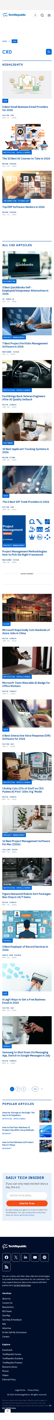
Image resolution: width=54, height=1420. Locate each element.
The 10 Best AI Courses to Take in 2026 (26, 158)
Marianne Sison (10, 352)
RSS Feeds (7, 1311)
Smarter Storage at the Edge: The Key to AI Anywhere (18, 1114)
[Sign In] (35, 15)
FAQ (4, 1324)
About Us (6, 1298)
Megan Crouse (9, 164)
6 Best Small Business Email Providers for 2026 (25, 108)
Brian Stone (8, 457)
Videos (5, 1375)
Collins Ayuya (10, 849)
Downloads (7, 1350)
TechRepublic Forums (11, 1354)
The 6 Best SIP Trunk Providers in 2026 (25, 501)
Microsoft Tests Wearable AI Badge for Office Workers (26, 684)
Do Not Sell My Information (14, 1332)
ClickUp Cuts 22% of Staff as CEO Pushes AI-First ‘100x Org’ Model (23, 790)
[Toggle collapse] (8, 1411)
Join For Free (27, 1203)
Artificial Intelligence (13, 1119)
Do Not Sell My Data (22, 1285)
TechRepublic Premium (12, 1362)
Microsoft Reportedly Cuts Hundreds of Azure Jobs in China (26, 631)
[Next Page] (42, 1089)
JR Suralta (8, 299)
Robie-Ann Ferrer (11, 955)
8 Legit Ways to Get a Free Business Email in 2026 (23, 1001)
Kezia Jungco (9, 405)
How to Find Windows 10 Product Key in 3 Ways (18, 1143)
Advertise (6, 1328)
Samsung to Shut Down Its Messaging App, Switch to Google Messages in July (26, 1054)
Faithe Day (8, 115)
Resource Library (9, 1367)
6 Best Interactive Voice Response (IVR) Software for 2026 (26, 737)
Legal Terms (20, 1390)
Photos (5, 1371)
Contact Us (7, 1303)
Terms (16, 1215)
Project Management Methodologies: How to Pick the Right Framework (24, 553)
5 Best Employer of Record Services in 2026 (25, 948)
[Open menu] (49, 15)
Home (4, 41)
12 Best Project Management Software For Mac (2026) (26, 843)
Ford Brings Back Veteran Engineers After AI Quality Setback (23, 398)
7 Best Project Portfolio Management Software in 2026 (25, 345)
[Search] (42, 15)
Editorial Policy (9, 1379)
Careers (6, 1336)
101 (35, 1089)
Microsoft (6, 1134)
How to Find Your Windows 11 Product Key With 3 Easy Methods (18, 1128)
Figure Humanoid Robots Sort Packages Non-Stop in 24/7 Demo (26, 895)
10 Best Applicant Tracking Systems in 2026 (25, 450)
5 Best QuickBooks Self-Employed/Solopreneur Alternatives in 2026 (25, 290)
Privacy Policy (28, 1215)
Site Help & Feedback (12, 1319)
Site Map (6, 1315)
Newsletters (8, 1307)
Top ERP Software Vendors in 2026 (23, 207)
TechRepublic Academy (12, 1358)
